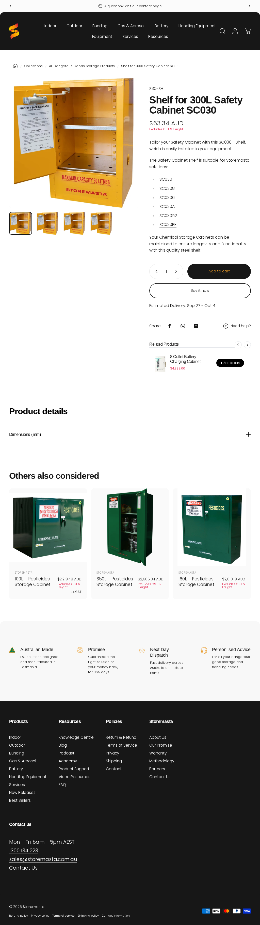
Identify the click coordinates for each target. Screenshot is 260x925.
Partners (157, 768)
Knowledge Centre (76, 737)
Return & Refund (121, 737)
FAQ (62, 784)
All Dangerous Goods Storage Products (82, 66)
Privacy (112, 753)
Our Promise (160, 745)
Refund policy (18, 916)
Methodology (161, 761)
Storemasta (24, 573)
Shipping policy (88, 916)
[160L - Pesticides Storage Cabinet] (212, 527)
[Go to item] (20, 223)
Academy (68, 761)
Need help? (241, 326)
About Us (157, 737)
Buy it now (200, 290)
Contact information (116, 916)
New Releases (22, 792)
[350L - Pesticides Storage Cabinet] (130, 527)
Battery (16, 768)
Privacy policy (40, 916)
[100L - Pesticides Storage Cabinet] (48, 527)
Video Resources (74, 776)
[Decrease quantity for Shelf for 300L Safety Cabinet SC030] (155, 271)
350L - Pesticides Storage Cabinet (114, 582)
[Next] (248, 6)
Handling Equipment (27, 776)
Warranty (158, 753)
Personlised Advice (231, 649)
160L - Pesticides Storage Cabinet (196, 582)
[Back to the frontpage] (15, 66)
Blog (63, 745)
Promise (96, 649)
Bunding (16, 753)
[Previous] (11, 6)
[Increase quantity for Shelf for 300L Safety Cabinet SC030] (177, 271)
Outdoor (17, 745)
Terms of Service (121, 745)
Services (17, 784)
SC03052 (168, 216)
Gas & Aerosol (22, 761)
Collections (33, 66)
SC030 (165, 179)
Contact (114, 768)
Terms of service (63, 916)
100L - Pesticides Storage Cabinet (33, 582)
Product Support (74, 768)
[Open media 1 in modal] (74, 143)
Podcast (66, 753)
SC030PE (167, 224)
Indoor (15, 737)
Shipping (114, 761)
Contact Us (160, 776)
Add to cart (230, 363)
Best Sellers (20, 800)
